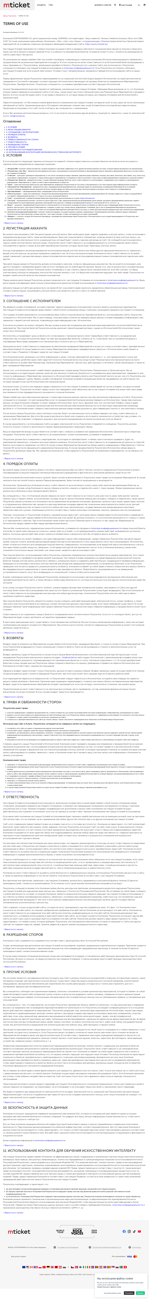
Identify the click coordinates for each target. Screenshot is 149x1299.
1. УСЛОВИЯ (11, 127)
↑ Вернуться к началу (13, 223)
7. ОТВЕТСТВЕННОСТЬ (16, 142)
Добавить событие (102, 5)
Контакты (136, 1247)
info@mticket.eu (17, 116)
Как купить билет (18, 1256)
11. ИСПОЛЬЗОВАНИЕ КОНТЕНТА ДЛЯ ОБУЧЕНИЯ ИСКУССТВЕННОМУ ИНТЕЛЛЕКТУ (43, 152)
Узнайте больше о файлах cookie (109, 1287)
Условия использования (67, 1247)
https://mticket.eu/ (87, 198)
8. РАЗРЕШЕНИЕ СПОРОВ (17, 145)
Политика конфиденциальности (106, 1247)
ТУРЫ (51, 5)
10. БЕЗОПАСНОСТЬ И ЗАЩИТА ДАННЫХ (24, 150)
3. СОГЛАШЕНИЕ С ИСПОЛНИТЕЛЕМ (22, 132)
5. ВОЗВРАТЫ (12, 137)
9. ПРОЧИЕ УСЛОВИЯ (15, 147)
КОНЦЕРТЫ (41, 5)
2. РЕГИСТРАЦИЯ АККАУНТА (18, 130)
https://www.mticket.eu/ (96, 44)
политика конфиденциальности (79, 68)
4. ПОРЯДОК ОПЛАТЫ (15, 134)
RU (139, 5)
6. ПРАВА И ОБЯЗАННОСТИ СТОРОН (22, 139)
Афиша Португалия (9, 16)
